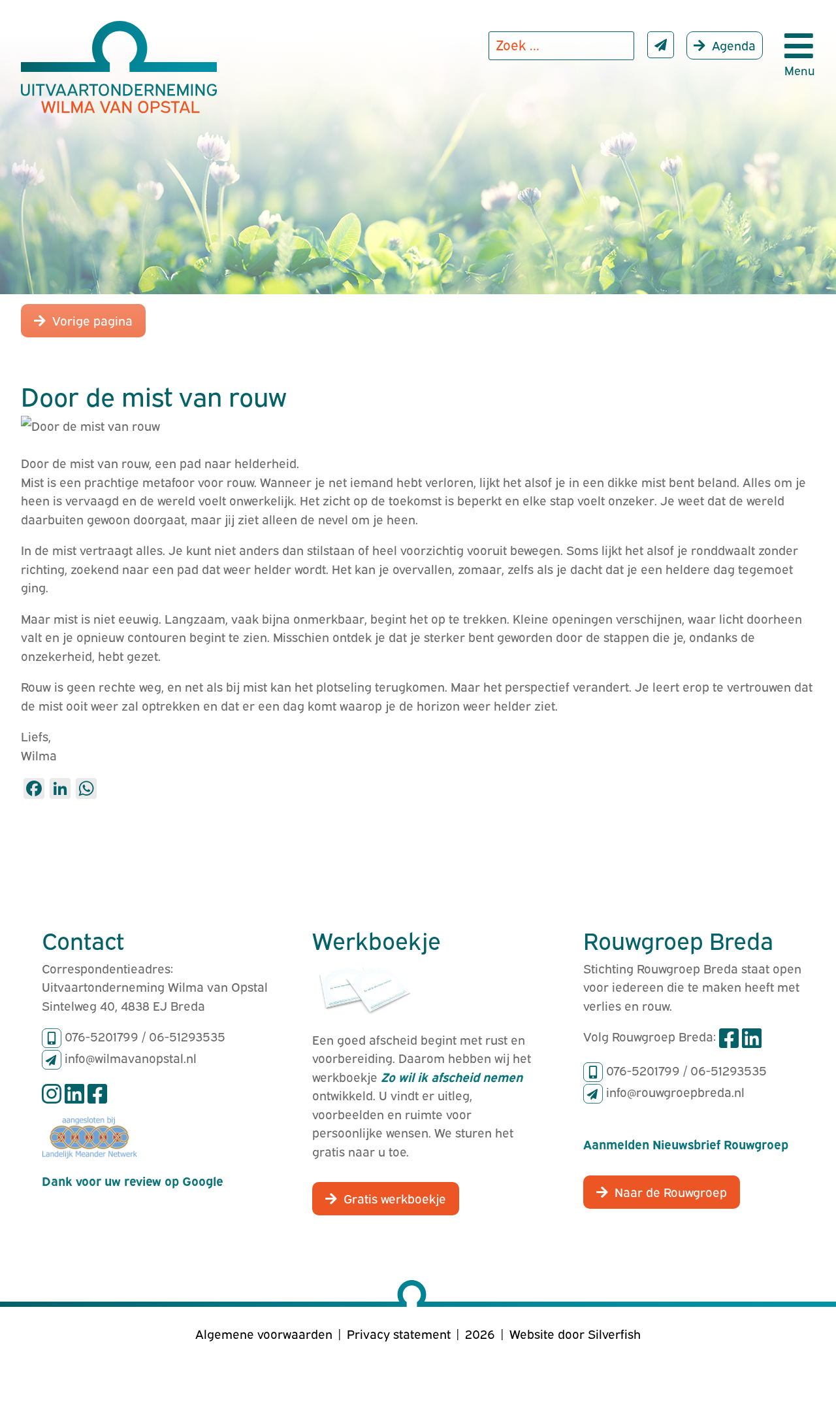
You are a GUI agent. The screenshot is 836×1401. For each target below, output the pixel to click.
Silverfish (614, 1333)
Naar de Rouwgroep (671, 1191)
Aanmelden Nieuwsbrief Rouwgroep (685, 1143)
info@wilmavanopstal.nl (131, 1057)
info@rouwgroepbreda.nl (675, 1091)
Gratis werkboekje (395, 1197)
